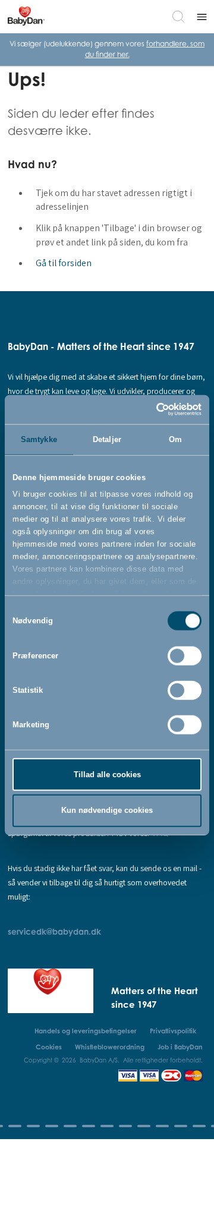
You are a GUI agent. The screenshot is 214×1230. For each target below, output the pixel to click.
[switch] (185, 655)
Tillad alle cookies (107, 773)
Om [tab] (175, 438)
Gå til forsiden (64, 263)
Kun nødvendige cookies (107, 810)
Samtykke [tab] (39, 438)
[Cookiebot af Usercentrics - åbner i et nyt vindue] (152, 409)
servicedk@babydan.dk (54, 931)
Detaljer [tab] (107, 438)
